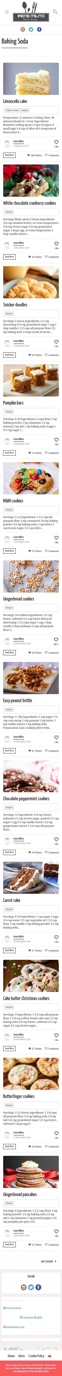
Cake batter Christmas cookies (26, 998)
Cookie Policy (36, 1356)
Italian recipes (12, 110)
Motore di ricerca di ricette (13, 1300)
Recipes (24, 110)
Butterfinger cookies (18, 1096)
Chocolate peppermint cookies (26, 798)
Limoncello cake (15, 101)
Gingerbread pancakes (20, 1194)
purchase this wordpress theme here (31, 1371)
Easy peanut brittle (17, 700)
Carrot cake (11, 900)
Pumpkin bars (13, 403)
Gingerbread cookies (18, 599)
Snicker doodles (15, 305)
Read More (9, 155)
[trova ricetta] (12, 1308)
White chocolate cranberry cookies (29, 203)
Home (11, 1356)
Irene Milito (19, 141)
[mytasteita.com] (13, 1327)
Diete (21, 1356)
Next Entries (47, 1261)
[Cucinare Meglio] (31, 1317)
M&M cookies (13, 501)
